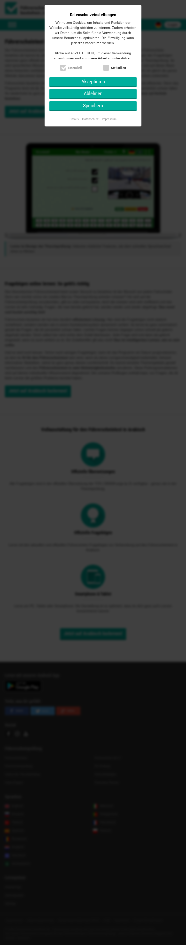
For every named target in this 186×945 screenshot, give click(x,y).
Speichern (93, 106)
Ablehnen (93, 93)
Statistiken (118, 68)
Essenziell (75, 68)
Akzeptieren (93, 82)
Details (74, 119)
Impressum (109, 119)
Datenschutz (90, 119)
